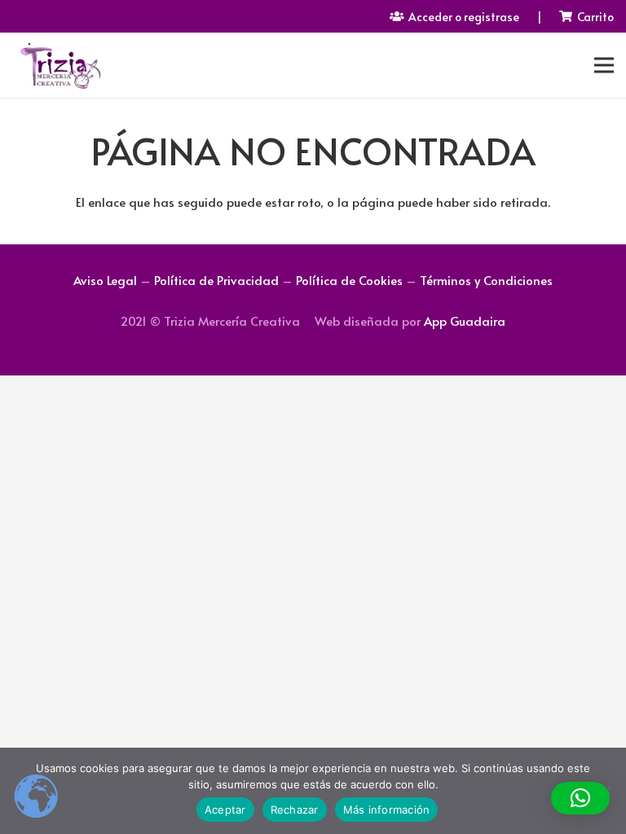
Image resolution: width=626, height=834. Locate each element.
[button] (580, 798)
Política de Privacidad (216, 279)
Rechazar (295, 809)
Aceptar (225, 809)
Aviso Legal (105, 279)
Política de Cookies (349, 279)
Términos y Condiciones (486, 279)
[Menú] (604, 65)
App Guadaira (464, 320)
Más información (386, 809)
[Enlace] (60, 65)
